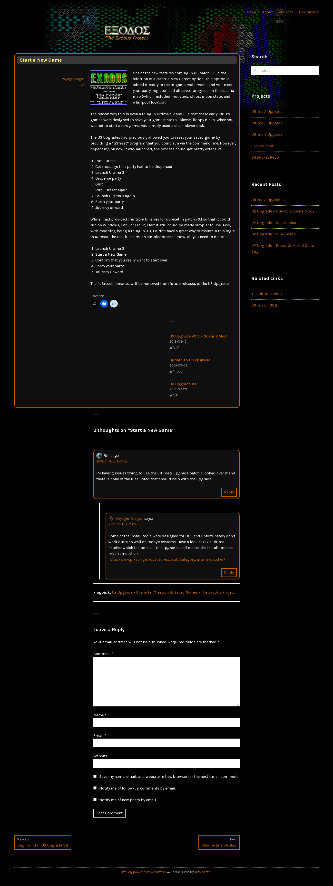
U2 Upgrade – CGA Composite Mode (282, 211)
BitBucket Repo (265, 157)
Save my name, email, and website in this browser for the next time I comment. (168, 776)
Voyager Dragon (73, 79)
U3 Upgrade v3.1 (183, 384)
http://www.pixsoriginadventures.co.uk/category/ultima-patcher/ (166, 559)
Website (100, 756)
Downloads (309, 12)
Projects (286, 12)
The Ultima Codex (266, 293)
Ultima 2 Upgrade (267, 111)
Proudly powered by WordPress (144, 872)
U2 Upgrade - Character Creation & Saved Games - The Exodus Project (173, 592)
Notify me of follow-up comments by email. (137, 788)
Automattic (202, 872)
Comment (103, 653)
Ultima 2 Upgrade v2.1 (270, 199)
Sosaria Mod (262, 146)
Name (100, 715)
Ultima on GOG (264, 305)
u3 (83, 85)
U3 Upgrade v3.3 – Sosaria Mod (198, 336)
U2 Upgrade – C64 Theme (273, 234)
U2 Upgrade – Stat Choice (273, 222)
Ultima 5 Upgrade (267, 134)
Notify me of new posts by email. (128, 800)
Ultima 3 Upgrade (267, 123)
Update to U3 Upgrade (189, 360)
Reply (229, 492)
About (267, 12)
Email (99, 735)
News (251, 12)
